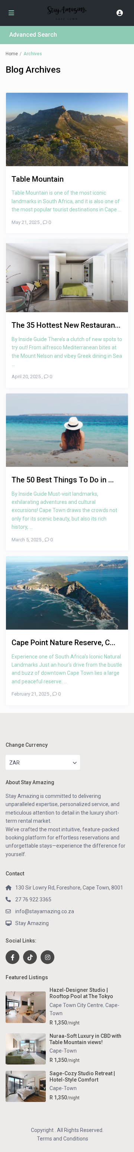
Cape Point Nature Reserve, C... (63, 642)
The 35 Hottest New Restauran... (66, 325)
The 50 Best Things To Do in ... (63, 479)
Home (12, 53)
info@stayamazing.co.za (44, 911)
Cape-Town (63, 1051)
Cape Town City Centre (76, 1005)
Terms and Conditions (62, 1139)
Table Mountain (38, 179)
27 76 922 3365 (33, 899)
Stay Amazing (32, 923)
